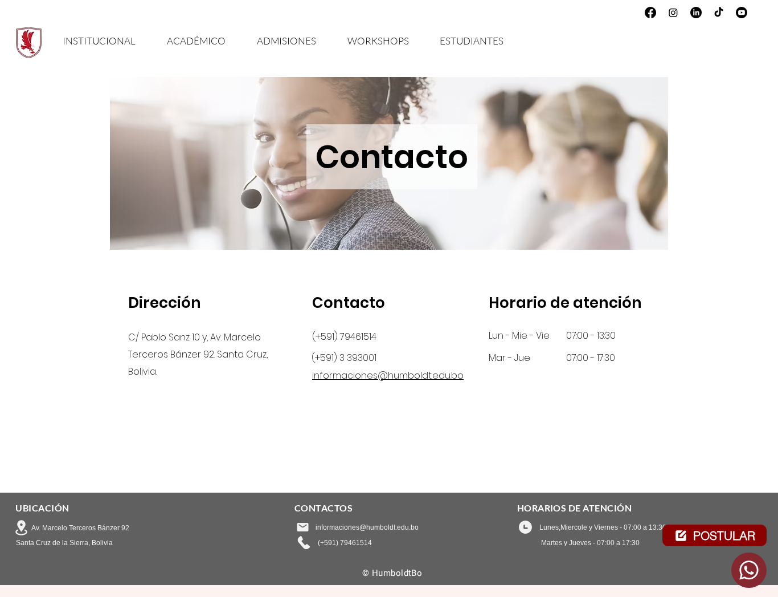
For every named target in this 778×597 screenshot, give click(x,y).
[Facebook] (650, 12)
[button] (106, 40)
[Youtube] (741, 12)
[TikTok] (718, 12)
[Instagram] (673, 12)
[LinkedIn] (696, 12)
